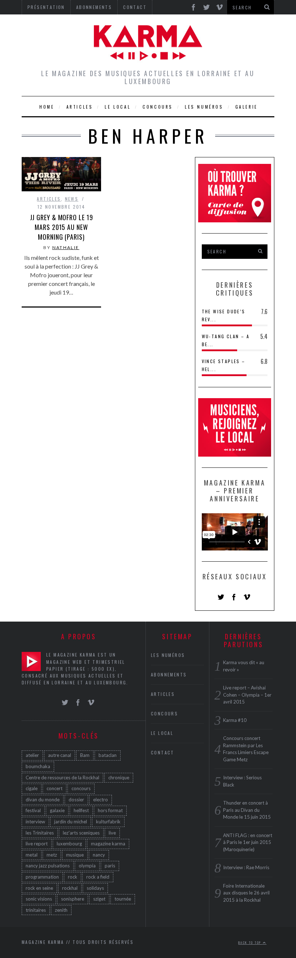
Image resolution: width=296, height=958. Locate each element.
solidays (95, 888)
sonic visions (39, 899)
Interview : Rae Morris (246, 867)
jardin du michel (70, 821)
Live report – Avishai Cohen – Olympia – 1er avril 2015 (247, 695)
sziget (99, 899)
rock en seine (39, 888)
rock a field (97, 877)
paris (110, 865)
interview (35, 821)
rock (72, 877)
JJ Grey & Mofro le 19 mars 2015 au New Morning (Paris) (61, 227)
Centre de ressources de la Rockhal (62, 777)
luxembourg (69, 843)
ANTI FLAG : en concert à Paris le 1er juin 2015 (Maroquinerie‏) (247, 842)
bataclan (108, 755)
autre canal (59, 755)
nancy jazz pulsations (48, 865)
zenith (61, 910)
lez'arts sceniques (81, 833)
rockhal (70, 888)
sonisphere (72, 899)
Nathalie (65, 247)
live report (37, 843)
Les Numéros (204, 107)
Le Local (118, 107)
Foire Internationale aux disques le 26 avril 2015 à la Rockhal (246, 893)
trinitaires (36, 910)
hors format (110, 810)
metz (52, 855)
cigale (32, 788)
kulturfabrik (108, 821)
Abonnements (169, 674)
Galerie (246, 107)
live (112, 833)
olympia (87, 865)
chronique (118, 777)
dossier (76, 799)
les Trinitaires (40, 833)
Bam (85, 755)
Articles (79, 107)
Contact (162, 752)
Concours (158, 107)
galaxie (57, 810)
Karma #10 (235, 720)
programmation (42, 877)
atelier (32, 755)
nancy (99, 855)
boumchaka (38, 766)
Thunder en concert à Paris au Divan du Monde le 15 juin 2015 (247, 810)
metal (32, 855)
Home (46, 107)
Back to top (250, 942)
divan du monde (43, 799)
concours (81, 788)
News (72, 199)
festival (33, 810)
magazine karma (108, 843)
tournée (122, 899)
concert (54, 788)
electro (100, 799)
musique (75, 855)
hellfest (81, 810)
